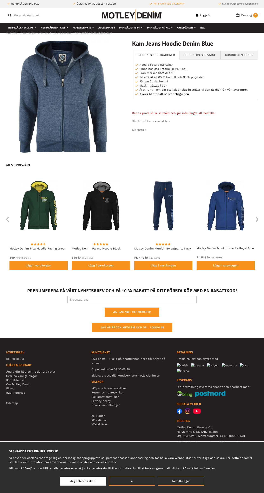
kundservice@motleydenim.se (240, 3)
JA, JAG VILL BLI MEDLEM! (132, 312)
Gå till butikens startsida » (151, 121)
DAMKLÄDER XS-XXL (158, 27)
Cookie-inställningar (105, 405)
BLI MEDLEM (15, 358)
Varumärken (185, 27)
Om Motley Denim (18, 384)
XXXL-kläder (99, 424)
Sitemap (12, 403)
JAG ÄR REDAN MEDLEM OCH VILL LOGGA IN (132, 327)
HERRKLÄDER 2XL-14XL (20, 27)
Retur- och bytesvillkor (107, 392)
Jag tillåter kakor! (82, 481)
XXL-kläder (98, 420)
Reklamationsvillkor (105, 396)
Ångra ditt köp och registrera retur (30, 371)
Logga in (204, 15)
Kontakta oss (15, 380)
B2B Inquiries (15, 392)
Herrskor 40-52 (82, 27)
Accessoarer (106, 27)
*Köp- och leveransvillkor (109, 388)
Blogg (9, 388)
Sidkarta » (139, 129)
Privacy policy (101, 401)
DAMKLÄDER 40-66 (129, 27)
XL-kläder (98, 415)
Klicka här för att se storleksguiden (164, 94)
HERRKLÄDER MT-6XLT (53, 27)
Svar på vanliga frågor (21, 376)
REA (202, 27)
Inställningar (181, 481)
